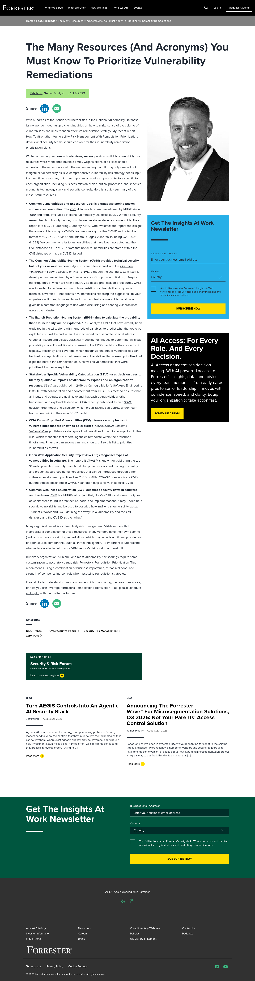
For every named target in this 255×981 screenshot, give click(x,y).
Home (29, 21)
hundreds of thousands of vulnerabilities (60, 120)
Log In (217, 8)
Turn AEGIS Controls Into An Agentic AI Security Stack (72, 708)
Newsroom (84, 928)
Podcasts (187, 933)
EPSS (85, 323)
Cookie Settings (78, 966)
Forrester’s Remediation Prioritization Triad (107, 562)
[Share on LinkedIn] (44, 108)
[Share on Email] (56, 108)
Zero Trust (32, 636)
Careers (82, 933)
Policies (134, 933)
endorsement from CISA (88, 391)
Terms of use (33, 966)
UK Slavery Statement (143, 939)
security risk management (100, 631)
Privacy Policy (54, 966)
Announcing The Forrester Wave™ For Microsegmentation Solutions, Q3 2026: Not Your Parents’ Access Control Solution (178, 714)
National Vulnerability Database (87, 214)
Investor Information (38, 933)
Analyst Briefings (36, 928)
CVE (73, 209)
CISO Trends (34, 631)
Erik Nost (36, 93)
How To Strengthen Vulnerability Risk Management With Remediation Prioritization (81, 136)
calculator (69, 407)
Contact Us (189, 928)
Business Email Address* (164, 253)
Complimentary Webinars (145, 928)
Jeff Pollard (33, 719)
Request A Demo (239, 8)
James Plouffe (135, 731)
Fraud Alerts (33, 939)
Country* (155, 271)
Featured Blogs (46, 21)
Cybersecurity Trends (62, 631)
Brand (81, 939)
